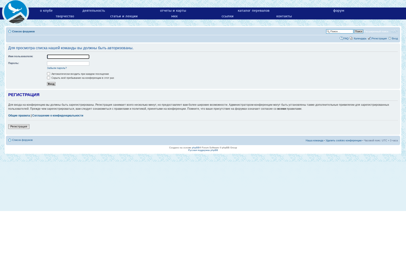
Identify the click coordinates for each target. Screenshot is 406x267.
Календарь (360, 38)
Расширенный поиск (376, 31)
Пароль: (13, 63)
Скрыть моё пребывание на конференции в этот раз (82, 77)
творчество (65, 16)
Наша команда (314, 140)
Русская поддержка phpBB (203, 150)
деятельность (93, 10)
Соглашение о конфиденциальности (57, 115)
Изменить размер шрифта (394, 31)
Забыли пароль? (57, 68)
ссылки (228, 16)
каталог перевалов (253, 10)
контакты (284, 16)
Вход (395, 38)
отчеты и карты (173, 10)
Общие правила (19, 115)
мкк (174, 16)
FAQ (346, 38)
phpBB (195, 147)
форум (338, 10)
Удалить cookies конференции (344, 140)
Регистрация (379, 38)
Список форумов (23, 31)
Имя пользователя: (20, 56)
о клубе (46, 10)
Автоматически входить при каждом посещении (80, 73)
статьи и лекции (124, 16)
